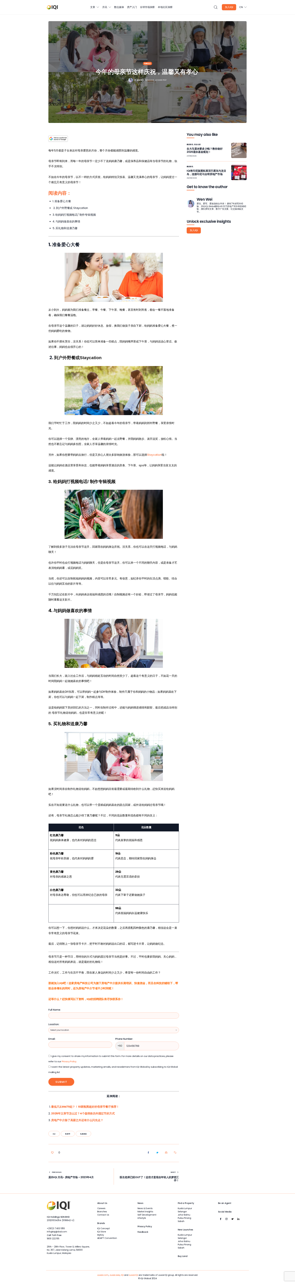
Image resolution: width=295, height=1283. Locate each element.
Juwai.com (102, 1275)
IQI (54, 1134)
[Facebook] (220, 1218)
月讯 (104, 7)
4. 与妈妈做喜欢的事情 (66, 221)
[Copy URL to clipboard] (175, 1152)
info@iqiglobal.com (57, 1231)
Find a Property (186, 1203)
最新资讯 (190, 166)
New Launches (185, 1229)
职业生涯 (197, 144)
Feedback (143, 1231)
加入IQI (229, 7)
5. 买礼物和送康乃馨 (65, 228)
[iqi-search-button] (215, 7)
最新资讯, (190, 144)
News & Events (145, 1208)
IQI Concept (103, 1228)
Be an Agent (224, 1203)
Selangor (182, 1211)
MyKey (100, 1234)
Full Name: (54, 1009)
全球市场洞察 (147, 7)
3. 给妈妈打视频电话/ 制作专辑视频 (74, 215)
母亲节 (67, 1134)
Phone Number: (124, 1039)
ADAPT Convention (107, 1238)
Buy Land (182, 1256)
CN (241, 7)
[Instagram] (226, 1218)
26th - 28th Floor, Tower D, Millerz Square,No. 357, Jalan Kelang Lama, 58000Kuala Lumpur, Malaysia (68, 1250)
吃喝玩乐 (147, 63)
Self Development (147, 1214)
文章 (92, 7)
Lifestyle (142, 1218)
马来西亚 (83, 1134)
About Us (102, 1203)
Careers (101, 1208)
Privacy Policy (145, 1226)
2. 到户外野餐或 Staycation (70, 208)
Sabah (181, 1221)
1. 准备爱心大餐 (62, 201)
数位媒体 (119, 7)
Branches (102, 1211)
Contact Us (103, 1214)
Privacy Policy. (69, 1061)
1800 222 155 (53, 1238)
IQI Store (101, 1231)
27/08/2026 (192, 156)
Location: (53, 1024)
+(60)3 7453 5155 (56, 1228)
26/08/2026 (192, 178)
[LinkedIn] (238, 1218)
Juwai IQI (133, 1275)
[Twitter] (232, 1218)
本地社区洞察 (165, 7)
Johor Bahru (184, 1214)
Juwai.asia (114, 1275)
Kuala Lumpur (185, 1208)
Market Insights (145, 1211)
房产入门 (132, 7)
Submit (61, 1082)
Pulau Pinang (184, 1218)
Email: (51, 1039)
